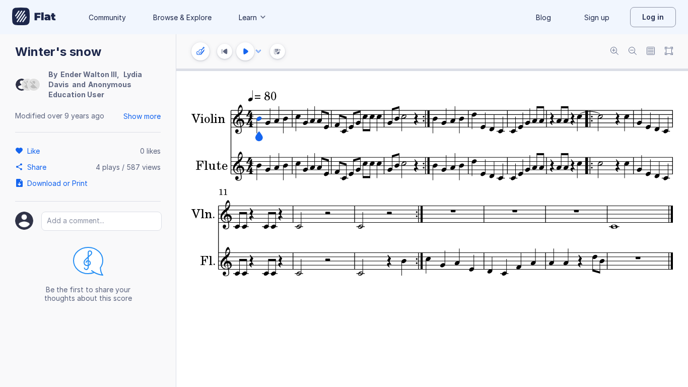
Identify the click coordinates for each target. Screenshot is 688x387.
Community (107, 17)
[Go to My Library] (34, 17)
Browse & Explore (182, 17)
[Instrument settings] (200, 51)
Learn (248, 17)
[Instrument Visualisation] (277, 51)
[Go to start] (224, 51)
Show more (142, 116)
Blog (543, 17)
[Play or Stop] (245, 51)
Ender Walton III (88, 74)
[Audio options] (258, 51)
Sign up (596, 17)
